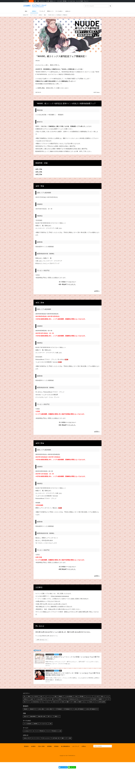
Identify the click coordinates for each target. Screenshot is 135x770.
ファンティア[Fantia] (39, 730)
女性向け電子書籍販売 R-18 (92, 709)
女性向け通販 (41, 709)
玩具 (41, 696)
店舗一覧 (26, 716)
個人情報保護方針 (65, 746)
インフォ (31, 1)
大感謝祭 (100, 699)
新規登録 (35, 723)
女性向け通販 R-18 (50, 709)
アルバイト (86, 1)
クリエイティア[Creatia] (51, 730)
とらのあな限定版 (68, 696)
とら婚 (47, 1)
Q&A (50, 723)
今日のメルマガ (56, 701)
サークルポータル (71, 1)
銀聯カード (57, 716)
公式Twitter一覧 (55, 738)
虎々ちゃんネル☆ (46, 738)
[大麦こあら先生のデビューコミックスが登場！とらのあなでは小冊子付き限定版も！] (40, 659)
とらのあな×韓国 (39, 699)
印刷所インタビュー (82, 701)
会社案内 (33, 746)
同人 (25, 696)
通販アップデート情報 (71, 701)
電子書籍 (64, 1)
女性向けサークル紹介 (28, 699)
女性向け (34, 11)
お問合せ (84, 746)
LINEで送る (72, 767)
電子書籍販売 (59, 709)
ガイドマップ (75, 746)
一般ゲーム (53, 699)
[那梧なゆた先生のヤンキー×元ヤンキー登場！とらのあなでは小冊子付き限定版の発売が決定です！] (40, 675)
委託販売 (26, 746)
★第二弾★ (38, 172)
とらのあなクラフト (28, 730)
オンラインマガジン (36, 738)
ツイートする (64, 767)
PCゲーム (47, 699)
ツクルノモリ (107, 699)
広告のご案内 (41, 746)
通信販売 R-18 (33, 709)
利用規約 (56, 746)
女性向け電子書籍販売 (79, 709)
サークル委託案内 (27, 723)
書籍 (29, 696)
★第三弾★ (38, 174)
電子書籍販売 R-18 (68, 709)
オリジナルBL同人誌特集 (99, 701)
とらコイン (42, 1)
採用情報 (49, 746)
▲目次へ (97, 291)
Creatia (90, 701)
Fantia (63, 701)
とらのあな (26, 1)
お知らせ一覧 (26, 738)
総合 (26, 11)
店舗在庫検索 (33, 716)
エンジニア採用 (79, 1)
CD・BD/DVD (35, 696)
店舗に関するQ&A (41, 716)
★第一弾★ (38, 169)
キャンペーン (88, 696)
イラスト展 (59, 1)
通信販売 (60, 696)
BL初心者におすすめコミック (76, 699)
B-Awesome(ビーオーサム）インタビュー (41, 701)
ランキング (42, 11)
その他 (76, 696)
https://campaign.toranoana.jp (60, 596)
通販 (35, 1)
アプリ (65, 699)
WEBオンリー (53, 1)
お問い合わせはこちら (41, 639)
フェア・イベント (48, 696)
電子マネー (50, 716)
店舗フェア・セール (105, 696)
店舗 (38, 1)
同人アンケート (27, 701)
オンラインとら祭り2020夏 (90, 699)
